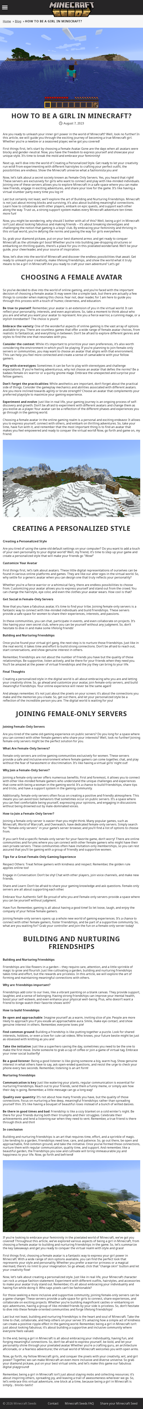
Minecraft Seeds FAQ (79, 1403)
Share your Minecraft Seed (118, 1403)
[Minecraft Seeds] (71, 9)
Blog (18, 21)
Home (7, 21)
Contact (53, 1403)
